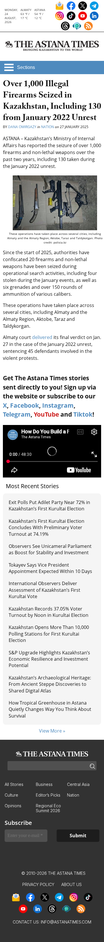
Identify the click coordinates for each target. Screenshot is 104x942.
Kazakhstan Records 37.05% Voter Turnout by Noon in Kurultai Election (49, 612)
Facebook (24, 405)
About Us (71, 884)
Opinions (13, 805)
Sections (26, 67)
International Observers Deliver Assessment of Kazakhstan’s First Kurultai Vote (44, 590)
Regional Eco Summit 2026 (48, 808)
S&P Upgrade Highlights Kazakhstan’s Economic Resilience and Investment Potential (49, 659)
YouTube (46, 414)
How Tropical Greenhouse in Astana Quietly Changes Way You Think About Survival (50, 709)
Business (44, 784)
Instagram (58, 405)
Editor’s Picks (48, 795)
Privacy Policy (38, 884)
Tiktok (82, 414)
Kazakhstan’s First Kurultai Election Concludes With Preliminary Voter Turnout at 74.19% (46, 527)
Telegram (17, 414)
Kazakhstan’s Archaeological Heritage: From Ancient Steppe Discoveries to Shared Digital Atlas (50, 684)
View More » (52, 731)
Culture (11, 795)
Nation (47, 126)
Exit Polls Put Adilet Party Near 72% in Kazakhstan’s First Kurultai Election (49, 505)
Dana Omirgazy (22, 126)
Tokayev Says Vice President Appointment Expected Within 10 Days (50, 568)
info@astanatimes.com (66, 921)
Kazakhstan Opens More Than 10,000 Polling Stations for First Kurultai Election (49, 633)
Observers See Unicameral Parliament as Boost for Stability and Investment (50, 549)
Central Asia (78, 784)
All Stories (14, 784)
